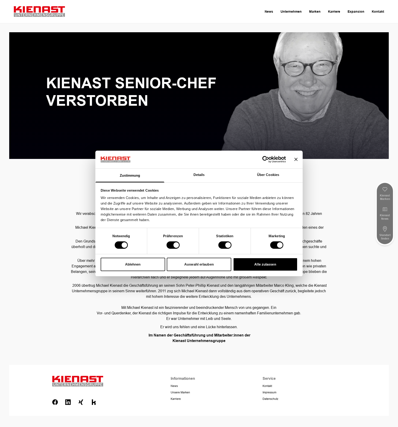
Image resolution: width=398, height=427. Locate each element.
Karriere (334, 11)
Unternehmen (291, 11)
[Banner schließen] (296, 159)
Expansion (356, 11)
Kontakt (378, 11)
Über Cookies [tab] (268, 175)
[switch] (173, 245)
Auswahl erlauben (199, 264)
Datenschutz (270, 399)
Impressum (269, 392)
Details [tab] (199, 175)
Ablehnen (133, 264)
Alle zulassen (265, 264)
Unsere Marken (180, 392)
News (269, 11)
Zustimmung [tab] (130, 175)
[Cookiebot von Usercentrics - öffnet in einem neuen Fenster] (266, 159)
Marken (315, 11)
